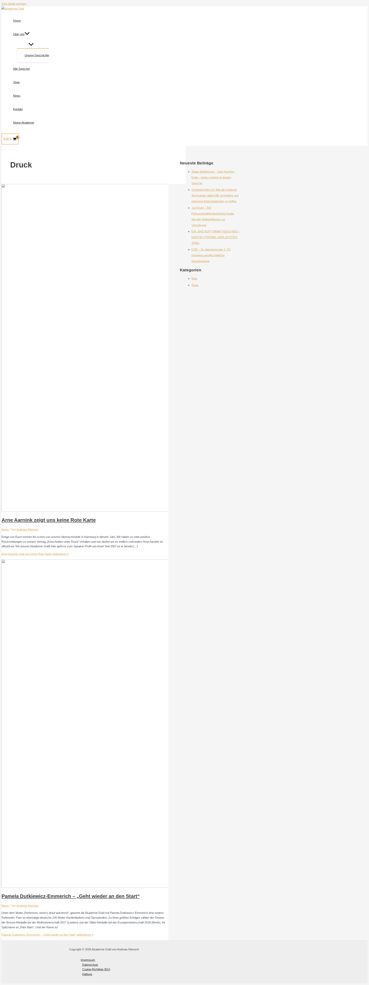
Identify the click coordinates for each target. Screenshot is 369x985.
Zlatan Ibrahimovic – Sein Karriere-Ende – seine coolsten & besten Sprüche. (213, 177)
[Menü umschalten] (31, 44)
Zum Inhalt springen (14, 3)
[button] (27, 34)
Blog (194, 278)
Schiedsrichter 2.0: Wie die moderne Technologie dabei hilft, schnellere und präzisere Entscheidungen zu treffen (215, 195)
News (5, 529)
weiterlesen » (35, 554)
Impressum (88, 960)
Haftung (87, 974)
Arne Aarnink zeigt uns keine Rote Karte (49, 520)
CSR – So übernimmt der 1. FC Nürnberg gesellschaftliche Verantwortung (211, 255)
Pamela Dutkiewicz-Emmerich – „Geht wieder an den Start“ (71, 896)
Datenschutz (90, 964)
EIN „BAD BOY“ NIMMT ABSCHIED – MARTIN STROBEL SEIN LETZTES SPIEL (215, 237)
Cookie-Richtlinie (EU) (96, 969)
